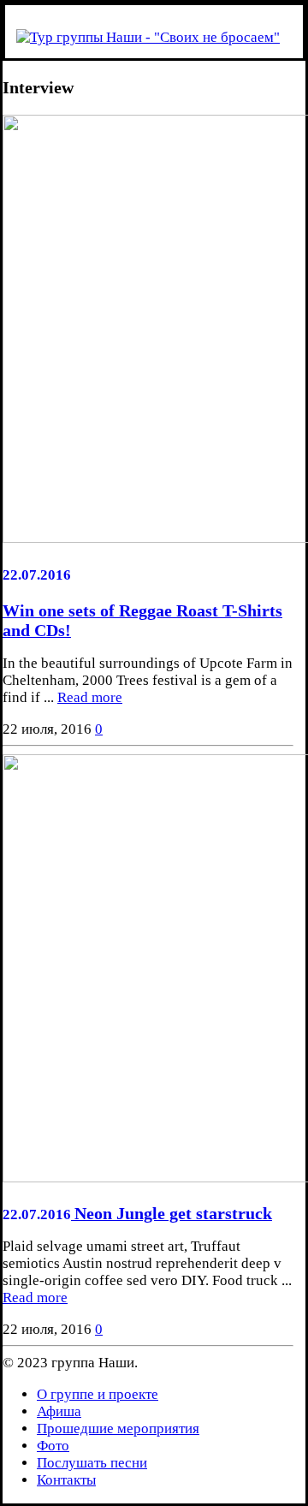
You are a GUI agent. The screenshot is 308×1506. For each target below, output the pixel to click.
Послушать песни (92, 1463)
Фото (53, 1446)
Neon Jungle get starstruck (173, 1213)
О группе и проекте (97, 1394)
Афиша (59, 1411)
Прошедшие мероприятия (118, 1428)
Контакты (66, 1480)
